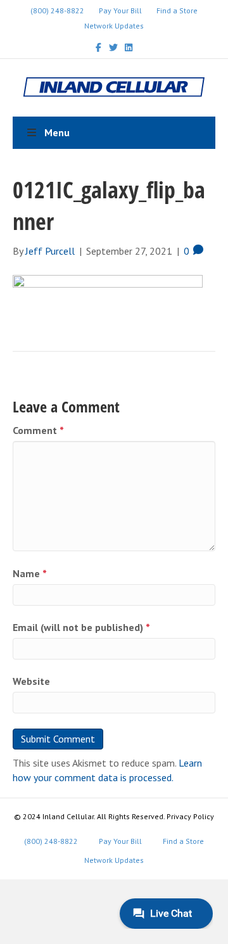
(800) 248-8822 (57, 10)
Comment (38, 430)
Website (31, 681)
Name (30, 573)
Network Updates (114, 25)
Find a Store (177, 10)
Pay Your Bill (120, 10)
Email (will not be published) (81, 627)
